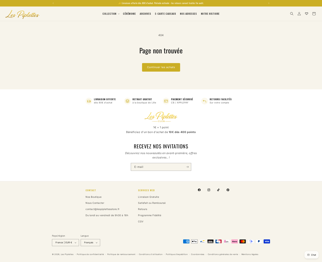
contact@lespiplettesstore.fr (103, 209)
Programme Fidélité (149, 215)
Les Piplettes (67, 254)
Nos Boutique (93, 196)
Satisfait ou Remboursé (152, 202)
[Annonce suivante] (269, 3)
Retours (142, 209)
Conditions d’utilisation (151, 254)
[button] (110, 13)
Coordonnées (197, 254)
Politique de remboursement (121, 254)
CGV (140, 221)
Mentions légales (249, 254)
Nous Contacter (95, 202)
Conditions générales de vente (223, 254)
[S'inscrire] (187, 167)
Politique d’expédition (177, 254)
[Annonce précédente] (53, 3)
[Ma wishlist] (306, 13)
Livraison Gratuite (148, 196)
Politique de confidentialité (90, 254)
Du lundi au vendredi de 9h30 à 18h (107, 215)
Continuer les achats (161, 67)
